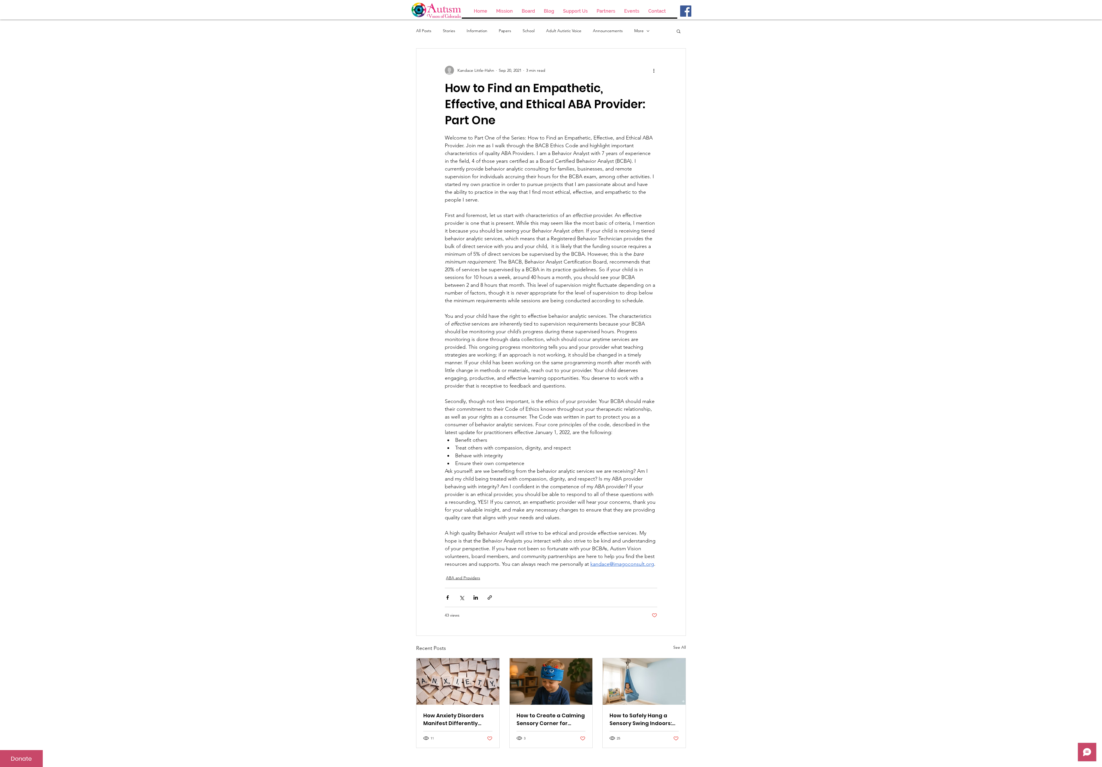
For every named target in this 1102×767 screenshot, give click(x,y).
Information (477, 30)
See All (679, 647)
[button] (678, 31)
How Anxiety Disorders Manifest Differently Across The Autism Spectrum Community (453, 719)
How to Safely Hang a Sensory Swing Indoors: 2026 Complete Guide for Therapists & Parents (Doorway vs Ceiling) (643, 719)
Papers (505, 30)
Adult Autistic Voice (563, 30)
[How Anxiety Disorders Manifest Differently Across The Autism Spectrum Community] (457, 681)
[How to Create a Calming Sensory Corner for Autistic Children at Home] (551, 681)
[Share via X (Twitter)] (461, 597)
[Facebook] (685, 11)
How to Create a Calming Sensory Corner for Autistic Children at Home (551, 719)
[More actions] (653, 70)
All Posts (423, 30)
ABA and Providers (463, 577)
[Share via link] (489, 597)
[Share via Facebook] (447, 597)
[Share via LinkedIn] (475, 597)
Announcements (608, 30)
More (639, 30)
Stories (449, 30)
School (529, 30)
